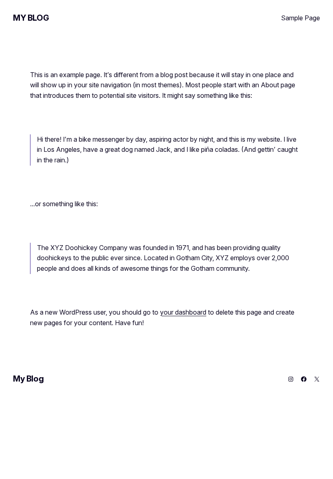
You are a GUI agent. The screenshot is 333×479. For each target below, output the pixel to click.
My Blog (31, 18)
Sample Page (300, 18)
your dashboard (183, 312)
